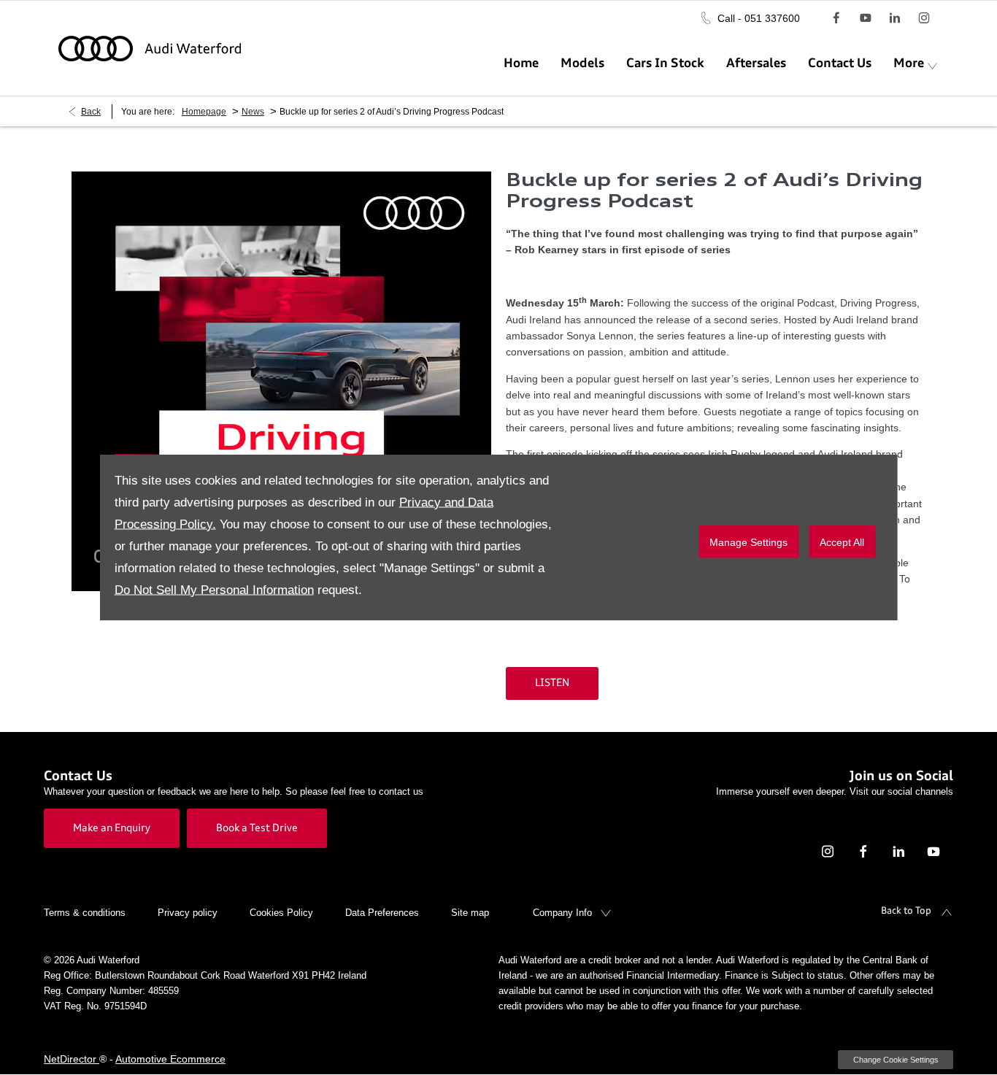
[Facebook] (836, 17)
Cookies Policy (281, 912)
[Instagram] (924, 17)
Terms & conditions (85, 912)
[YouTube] (865, 17)
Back (91, 112)
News (253, 112)
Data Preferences (382, 912)
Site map (470, 912)
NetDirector (71, 1059)
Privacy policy (188, 912)
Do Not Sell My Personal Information (214, 589)
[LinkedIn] (894, 17)
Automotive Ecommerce (170, 1059)
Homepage (204, 112)
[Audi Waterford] (149, 48)
